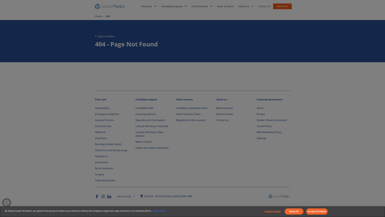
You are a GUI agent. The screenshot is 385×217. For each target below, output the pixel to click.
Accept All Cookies (317, 211)
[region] (192, 211)
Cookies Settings (272, 211)
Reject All (294, 211)
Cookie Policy (159, 210)
